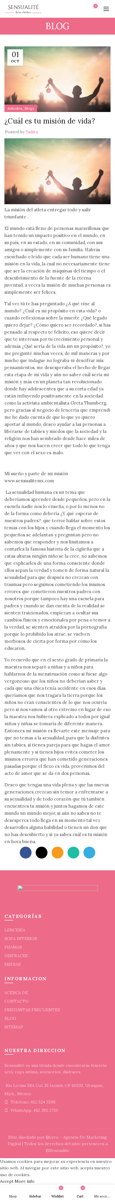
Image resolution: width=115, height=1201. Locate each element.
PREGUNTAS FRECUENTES (32, 1009)
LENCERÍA (14, 930)
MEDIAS (12, 964)
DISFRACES (16, 955)
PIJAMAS (13, 947)
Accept (7, 1181)
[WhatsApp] (73, 852)
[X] (41, 852)
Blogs (29, 108)
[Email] (57, 852)
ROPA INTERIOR (20, 938)
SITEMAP (13, 1027)
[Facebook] (26, 852)
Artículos (14, 108)
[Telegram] (89, 852)
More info (24, 1181)
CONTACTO (16, 1001)
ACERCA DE (16, 992)
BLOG (10, 1018)
